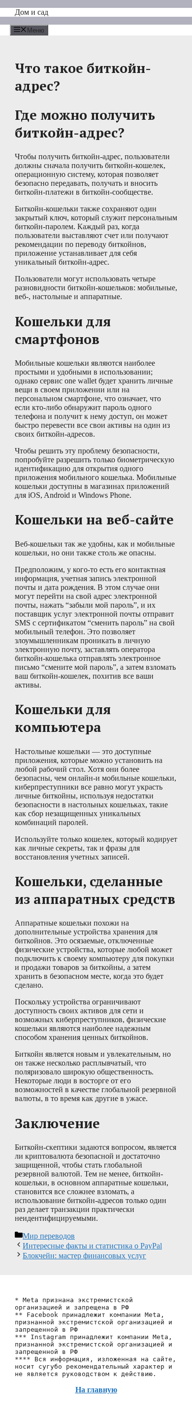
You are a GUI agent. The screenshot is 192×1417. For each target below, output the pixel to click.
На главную (96, 1389)
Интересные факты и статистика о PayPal (92, 1246)
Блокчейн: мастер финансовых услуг (84, 1255)
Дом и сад (31, 12)
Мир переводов (49, 1236)
